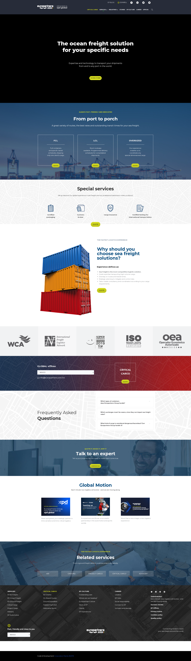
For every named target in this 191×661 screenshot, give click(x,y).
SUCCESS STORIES (95, 78)
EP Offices (155, 608)
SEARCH (152, 9)
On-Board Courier (50, 598)
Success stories (157, 605)
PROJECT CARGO (95, 574)
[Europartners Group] (52, 7)
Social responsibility (122, 601)
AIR (47, 574)
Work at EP (83, 605)
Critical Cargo (12, 605)
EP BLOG (111, 2)
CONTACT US (95, 466)
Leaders (118, 595)
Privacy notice (156, 611)
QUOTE (55, 165)
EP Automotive (13, 615)
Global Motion (95, 485)
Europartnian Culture (87, 601)
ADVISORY (143, 574)
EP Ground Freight (14, 601)
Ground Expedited (50, 601)
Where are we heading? (88, 598)
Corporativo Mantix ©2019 (64, 656)
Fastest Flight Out (50, 605)
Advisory (10, 612)
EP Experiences (85, 612)
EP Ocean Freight (14, 598)
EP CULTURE (84, 591)
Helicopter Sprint (49, 608)
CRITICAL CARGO (119, 574)
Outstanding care (85, 595)
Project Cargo (12, 608)
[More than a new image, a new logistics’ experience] (135, 507)
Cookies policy (156, 615)
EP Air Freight (12, 595)
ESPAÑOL (123, 2)
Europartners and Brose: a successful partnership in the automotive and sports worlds (96, 520)
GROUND (72, 574)
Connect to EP (120, 605)
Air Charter (47, 595)
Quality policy (156, 618)
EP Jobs (118, 598)
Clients (81, 608)
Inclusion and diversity (123, 608)
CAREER (118, 591)
